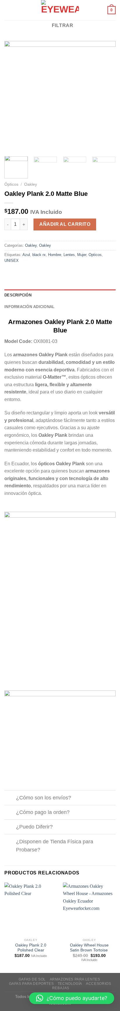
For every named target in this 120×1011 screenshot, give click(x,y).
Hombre (54, 255)
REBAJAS (60, 988)
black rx (39, 255)
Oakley (30, 184)
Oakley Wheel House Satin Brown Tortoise (89, 948)
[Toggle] (10, 798)
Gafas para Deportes (31, 984)
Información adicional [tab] (29, 307)
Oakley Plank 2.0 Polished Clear (30, 948)
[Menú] (7, 10)
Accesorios (98, 984)
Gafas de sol (32, 979)
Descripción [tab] (17, 295)
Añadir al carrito (64, 224)
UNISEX (11, 260)
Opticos (95, 255)
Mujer (81, 255)
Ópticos (11, 184)
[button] (71, 998)
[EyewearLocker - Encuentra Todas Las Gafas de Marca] (60, 10)
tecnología (70, 984)
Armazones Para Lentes (75, 979)
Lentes (69, 255)
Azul (26, 255)
